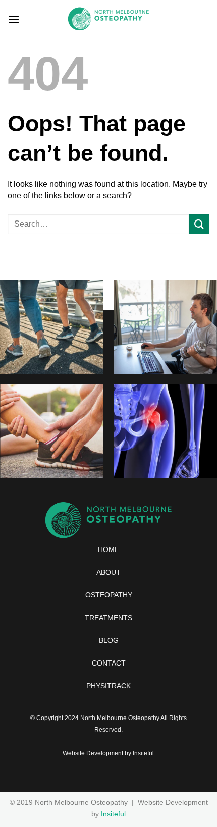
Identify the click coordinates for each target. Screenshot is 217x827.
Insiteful (143, 753)
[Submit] (199, 224)
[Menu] (14, 19)
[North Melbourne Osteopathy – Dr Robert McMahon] (108, 19)
